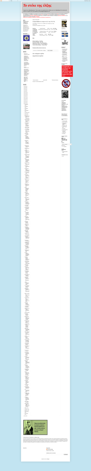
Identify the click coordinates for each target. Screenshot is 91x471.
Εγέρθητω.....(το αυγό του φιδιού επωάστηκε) (27, 337)
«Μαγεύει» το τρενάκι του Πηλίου (27, 225)
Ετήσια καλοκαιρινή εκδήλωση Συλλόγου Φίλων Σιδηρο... (27, 189)
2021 (25, 92)
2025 (25, 87)
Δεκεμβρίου (26, 104)
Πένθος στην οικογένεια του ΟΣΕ (26, 54)
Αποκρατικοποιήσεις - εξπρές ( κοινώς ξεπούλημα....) (27, 120)
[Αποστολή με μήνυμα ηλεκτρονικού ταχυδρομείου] (48, 50)
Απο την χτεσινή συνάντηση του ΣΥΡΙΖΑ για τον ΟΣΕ (27, 340)
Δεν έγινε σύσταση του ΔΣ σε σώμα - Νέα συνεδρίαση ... (27, 358)
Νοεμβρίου (26, 106)
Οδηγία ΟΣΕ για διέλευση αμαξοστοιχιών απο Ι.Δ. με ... (27, 237)
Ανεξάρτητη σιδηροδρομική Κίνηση (64, 124)
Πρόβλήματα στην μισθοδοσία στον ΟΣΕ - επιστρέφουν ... (27, 142)
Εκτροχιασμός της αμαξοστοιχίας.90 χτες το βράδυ (27, 199)
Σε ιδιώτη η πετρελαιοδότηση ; (27, 166)
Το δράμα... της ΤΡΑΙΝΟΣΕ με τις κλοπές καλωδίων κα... (27, 394)
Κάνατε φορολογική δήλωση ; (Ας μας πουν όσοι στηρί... (27, 373)
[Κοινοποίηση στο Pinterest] (52, 50)
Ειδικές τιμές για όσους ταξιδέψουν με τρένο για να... (27, 310)
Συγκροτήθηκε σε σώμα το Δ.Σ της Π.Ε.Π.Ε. (27, 272)
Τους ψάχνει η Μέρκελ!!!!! (27, 306)
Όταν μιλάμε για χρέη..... (27, 148)
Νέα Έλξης (63, 128)
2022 (25, 91)
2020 (25, 93)
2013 (25, 102)
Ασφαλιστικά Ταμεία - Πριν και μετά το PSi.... (27, 185)
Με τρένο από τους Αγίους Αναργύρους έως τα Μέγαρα (27, 354)
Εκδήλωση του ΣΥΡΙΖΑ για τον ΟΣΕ (27, 370)
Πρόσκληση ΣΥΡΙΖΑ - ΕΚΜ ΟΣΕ (26, 222)
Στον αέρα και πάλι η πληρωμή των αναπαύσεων (27, 169)
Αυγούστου (26, 112)
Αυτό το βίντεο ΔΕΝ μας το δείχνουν (27, 344)
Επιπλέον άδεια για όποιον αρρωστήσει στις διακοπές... (27, 209)
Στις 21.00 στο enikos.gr (27, 350)
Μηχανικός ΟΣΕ (64, 125)
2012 (25, 103)
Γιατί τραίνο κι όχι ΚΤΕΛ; (27, 205)
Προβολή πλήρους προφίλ (50, 450)
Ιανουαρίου (26, 413)
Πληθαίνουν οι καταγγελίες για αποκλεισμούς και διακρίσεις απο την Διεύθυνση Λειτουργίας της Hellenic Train (26, 58)
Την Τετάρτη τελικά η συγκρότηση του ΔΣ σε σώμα (27, 382)
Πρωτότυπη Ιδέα (27, 312)
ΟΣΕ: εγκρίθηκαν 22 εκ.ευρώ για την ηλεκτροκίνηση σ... (27, 333)
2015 (25, 99)
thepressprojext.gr (65, 129)
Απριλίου (26, 409)
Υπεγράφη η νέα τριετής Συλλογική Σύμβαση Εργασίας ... (27, 326)
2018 (25, 96)
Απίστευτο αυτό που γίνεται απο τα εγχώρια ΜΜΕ (27, 262)
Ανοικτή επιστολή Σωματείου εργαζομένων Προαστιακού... (27, 137)
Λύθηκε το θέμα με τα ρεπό (27, 127)
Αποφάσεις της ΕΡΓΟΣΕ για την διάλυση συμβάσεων (27, 243)
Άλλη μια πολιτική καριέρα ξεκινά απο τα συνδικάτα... (27, 258)
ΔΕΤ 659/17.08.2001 (64, 56)
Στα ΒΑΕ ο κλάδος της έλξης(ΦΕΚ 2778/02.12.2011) (64, 59)
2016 (25, 98)
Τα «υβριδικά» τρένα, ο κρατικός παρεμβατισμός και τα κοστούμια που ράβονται (26, 64)
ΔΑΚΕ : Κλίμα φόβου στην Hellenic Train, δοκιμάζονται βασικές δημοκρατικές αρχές (26, 79)
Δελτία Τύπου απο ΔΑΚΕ (26, 401)
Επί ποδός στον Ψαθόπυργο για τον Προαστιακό (27, 321)
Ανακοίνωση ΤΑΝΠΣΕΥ (26, 134)
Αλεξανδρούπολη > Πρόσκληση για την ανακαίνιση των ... (27, 181)
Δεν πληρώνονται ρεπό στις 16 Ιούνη (27, 390)
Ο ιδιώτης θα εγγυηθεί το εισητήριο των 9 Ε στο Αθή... (27, 202)
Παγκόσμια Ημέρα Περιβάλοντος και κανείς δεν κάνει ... (27, 362)
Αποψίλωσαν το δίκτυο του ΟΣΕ (27, 251)
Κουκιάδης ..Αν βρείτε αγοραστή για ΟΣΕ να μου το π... (27, 152)
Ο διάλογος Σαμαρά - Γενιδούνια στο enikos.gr (27, 303)
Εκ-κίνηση (63, 133)
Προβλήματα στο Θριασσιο (27, 240)
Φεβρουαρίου (27, 411)
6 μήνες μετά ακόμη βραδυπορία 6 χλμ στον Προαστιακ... (27, 378)
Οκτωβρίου (26, 108)
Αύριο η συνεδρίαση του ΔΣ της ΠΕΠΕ (27, 283)
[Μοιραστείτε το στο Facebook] (51, 50)
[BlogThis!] (49, 50)
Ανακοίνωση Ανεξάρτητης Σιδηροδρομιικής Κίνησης (27, 228)
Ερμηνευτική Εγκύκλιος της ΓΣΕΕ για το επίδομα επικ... (27, 247)
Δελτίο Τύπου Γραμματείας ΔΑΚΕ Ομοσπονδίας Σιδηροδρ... (27, 405)
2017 (25, 97)
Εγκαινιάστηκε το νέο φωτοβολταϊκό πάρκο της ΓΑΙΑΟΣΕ (27, 318)
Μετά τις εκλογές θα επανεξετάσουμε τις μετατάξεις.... (27, 295)
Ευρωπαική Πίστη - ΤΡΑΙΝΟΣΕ (65, 61)
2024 (25, 88)
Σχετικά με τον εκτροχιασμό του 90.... (27, 146)
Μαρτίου (26, 410)
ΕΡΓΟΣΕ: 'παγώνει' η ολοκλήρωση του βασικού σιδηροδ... (27, 254)
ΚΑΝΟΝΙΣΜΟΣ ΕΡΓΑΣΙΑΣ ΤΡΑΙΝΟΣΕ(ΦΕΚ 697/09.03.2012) (64, 52)
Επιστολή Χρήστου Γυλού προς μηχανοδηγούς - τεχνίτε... (27, 366)
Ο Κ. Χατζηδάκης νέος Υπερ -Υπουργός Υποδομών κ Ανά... (27, 213)
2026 (25, 86)
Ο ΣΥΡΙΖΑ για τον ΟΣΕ (26, 385)
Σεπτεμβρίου (26, 110)
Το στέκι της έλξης (37, 5)
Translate (65, 146)
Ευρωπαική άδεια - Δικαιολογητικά (65, 49)
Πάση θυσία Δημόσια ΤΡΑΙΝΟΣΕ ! (27, 231)
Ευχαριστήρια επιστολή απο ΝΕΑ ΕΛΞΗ (27, 387)
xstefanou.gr (64, 132)
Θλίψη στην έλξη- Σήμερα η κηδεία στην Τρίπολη (27, 329)
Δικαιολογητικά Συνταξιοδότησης (64, 54)
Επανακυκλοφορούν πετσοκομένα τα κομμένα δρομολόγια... (27, 156)
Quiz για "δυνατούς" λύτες (26, 67)
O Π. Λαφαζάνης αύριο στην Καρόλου (27, 286)
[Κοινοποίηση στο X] (50, 50)
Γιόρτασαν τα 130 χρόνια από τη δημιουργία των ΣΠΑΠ (27, 124)
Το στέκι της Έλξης (50, 449)
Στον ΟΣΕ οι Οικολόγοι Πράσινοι (26, 314)
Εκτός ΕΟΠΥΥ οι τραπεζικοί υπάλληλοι (27, 275)
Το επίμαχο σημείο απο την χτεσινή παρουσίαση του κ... (27, 399)
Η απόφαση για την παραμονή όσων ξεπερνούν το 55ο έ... (27, 299)
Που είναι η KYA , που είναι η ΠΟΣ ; (27, 173)
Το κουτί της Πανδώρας (64, 131)
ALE (63, 156)
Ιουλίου (26, 113)
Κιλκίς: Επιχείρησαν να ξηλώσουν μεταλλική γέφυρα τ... (27, 160)
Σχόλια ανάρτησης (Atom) (39, 81)
